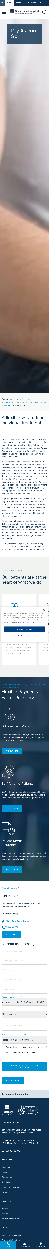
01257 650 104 (12, 927)
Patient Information (10, 1218)
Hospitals (28, 399)
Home (18, 399)
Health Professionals (32, 3)
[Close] (44, 610)
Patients (9, 3)
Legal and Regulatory (11, 1235)
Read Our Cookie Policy (26, 622)
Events (5, 1213)
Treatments (7, 1177)
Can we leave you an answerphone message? (26, 1047)
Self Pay (7, 405)
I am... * (4, 1009)
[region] (24, 624)
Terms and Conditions (11, 1240)
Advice (5, 1208)
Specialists (6, 1182)
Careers (18, 3)
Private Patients (40, 402)
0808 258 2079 (13, 1151)
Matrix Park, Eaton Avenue (18, 921)
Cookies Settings (24, 636)
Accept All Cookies (24, 629)
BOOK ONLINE (11, 934)
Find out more (12, 751)
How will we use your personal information (25, 1066)
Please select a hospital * (12, 997)
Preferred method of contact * (14, 1035)
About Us (6, 1167)
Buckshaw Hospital (12, 402)
